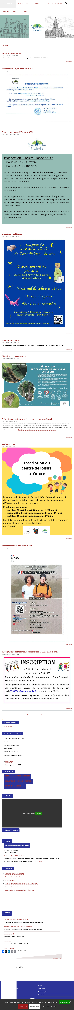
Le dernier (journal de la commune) (21, 883)
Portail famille (8, 726)
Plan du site (41, 995)
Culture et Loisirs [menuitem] (10, 11)
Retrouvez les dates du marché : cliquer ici (15, 855)
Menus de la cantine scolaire (14, 873)
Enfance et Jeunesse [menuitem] (54, 4)
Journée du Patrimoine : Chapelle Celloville (16, 919)
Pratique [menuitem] (37, 4)
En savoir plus (69, 61)
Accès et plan (41, 988)
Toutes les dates (56, 958)
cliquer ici (39, 861)
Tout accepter (64, 1002)
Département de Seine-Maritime (18, 781)
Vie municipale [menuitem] (8, 4)
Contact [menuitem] (25, 11)
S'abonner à (2, 719)
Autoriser (38, 813)
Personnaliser (34, 1006)
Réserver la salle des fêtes (13, 877)
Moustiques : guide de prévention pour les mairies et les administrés (37, 429)
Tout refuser (23, 1006)
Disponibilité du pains (12, 887)
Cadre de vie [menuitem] (23, 4)
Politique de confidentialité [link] (48, 1006)
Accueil (5, 45)
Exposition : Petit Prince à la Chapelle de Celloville (18, 926)
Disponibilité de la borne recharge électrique (20, 890)
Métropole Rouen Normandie (17, 776)
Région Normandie (13, 786)
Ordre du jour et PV (11, 880)
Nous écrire (9, 761)
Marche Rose (7, 941)
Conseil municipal (9, 934)
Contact (40, 985)
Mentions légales (42, 992)
